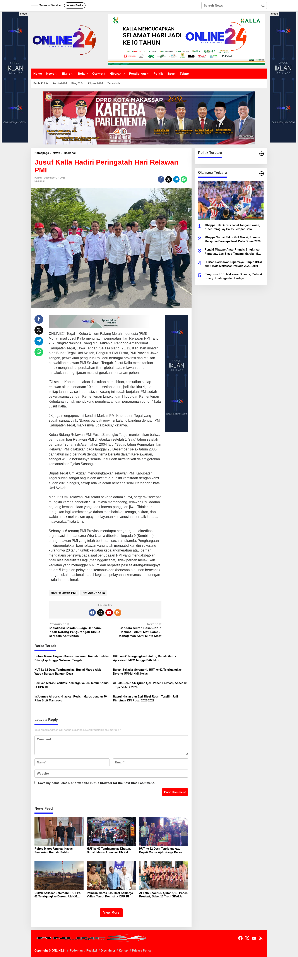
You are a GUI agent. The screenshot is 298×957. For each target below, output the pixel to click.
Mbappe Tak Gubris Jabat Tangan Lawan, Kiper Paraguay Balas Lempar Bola (232, 226)
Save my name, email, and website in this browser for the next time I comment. (96, 783)
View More (111, 912)
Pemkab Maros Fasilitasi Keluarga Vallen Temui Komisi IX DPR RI (71, 685)
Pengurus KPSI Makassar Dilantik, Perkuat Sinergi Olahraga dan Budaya (233, 276)
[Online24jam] (64, 39)
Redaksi (91, 950)
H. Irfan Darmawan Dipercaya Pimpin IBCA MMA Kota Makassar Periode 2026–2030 (233, 263)
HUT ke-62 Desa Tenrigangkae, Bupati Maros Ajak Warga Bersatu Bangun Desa (67, 671)
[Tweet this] (168, 179)
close (23, 13)
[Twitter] (100, 612)
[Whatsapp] (184, 179)
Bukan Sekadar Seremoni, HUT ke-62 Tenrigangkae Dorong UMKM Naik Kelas (147, 671)
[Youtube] (109, 612)
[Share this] (161, 179)
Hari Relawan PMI (64, 592)
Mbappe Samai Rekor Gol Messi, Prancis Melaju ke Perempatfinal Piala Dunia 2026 (232, 239)
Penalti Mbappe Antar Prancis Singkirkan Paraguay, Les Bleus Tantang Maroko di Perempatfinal (232, 252)
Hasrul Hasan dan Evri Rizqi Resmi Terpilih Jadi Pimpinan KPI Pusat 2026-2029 (145, 698)
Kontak (123, 950)
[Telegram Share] (176, 179)
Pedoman (76, 950)
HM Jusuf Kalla (93, 592)
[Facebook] (92, 612)
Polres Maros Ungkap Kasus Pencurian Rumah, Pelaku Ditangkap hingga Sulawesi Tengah (71, 658)
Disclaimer (108, 950)
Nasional (39, 181)
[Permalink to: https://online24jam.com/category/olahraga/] (261, 173)
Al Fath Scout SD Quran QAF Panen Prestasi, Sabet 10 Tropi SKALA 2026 (150, 685)
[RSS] (117, 612)
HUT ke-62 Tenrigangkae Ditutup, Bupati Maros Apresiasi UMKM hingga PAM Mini (144, 658)
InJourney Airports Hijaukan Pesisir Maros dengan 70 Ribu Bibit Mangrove (70, 698)
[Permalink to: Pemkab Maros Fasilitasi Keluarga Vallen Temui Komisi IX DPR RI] (111, 875)
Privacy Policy (141, 950)
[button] (263, 5)
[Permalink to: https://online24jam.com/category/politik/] (261, 153)
